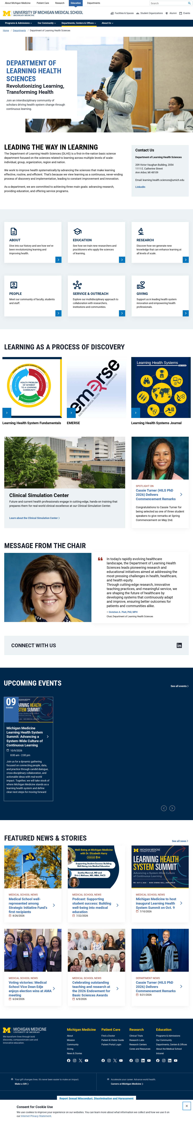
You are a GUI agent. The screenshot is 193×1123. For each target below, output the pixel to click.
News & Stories (74, 1053)
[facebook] (68, 1061)
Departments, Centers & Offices (171, 1044)
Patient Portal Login (111, 1044)
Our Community (164, 1040)
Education (76, 3)
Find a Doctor (108, 1035)
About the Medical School (169, 1049)
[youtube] (86, 1061)
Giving (70, 1049)
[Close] (187, 1106)
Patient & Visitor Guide (112, 1040)
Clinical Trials (136, 1035)
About (70, 1035)
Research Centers (138, 1044)
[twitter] (80, 1061)
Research (59, 3)
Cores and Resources (139, 1049)
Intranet (160, 1053)
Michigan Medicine (81, 1030)
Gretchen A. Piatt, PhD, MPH (123, 612)
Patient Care (43, 3)
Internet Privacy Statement (36, 1116)
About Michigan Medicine (17, 3)
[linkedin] (179, 645)
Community (73, 1044)
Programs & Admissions (168, 1035)
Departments (93, 3)
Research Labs (136, 1040)
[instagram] (74, 1061)
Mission (71, 1040)
